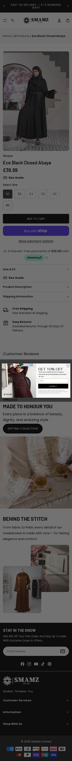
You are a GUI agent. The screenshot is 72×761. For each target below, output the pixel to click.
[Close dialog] (68, 365)
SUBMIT (53, 386)
